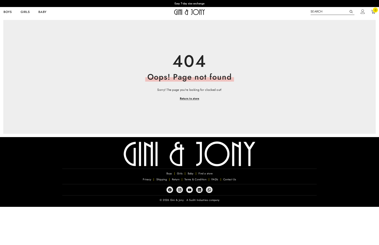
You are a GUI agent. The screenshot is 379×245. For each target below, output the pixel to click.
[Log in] (363, 11)
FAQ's (214, 179)
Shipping (161, 179)
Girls (179, 173)
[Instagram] (179, 189)
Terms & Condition (195, 179)
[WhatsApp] (209, 189)
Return (175, 179)
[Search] (332, 11)
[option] (189, 3)
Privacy (147, 179)
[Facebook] (169, 189)
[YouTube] (189, 189)
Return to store (189, 98)
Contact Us (229, 179)
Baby (190, 173)
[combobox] (329, 11)
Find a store (205, 173)
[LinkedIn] (199, 189)
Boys (169, 173)
